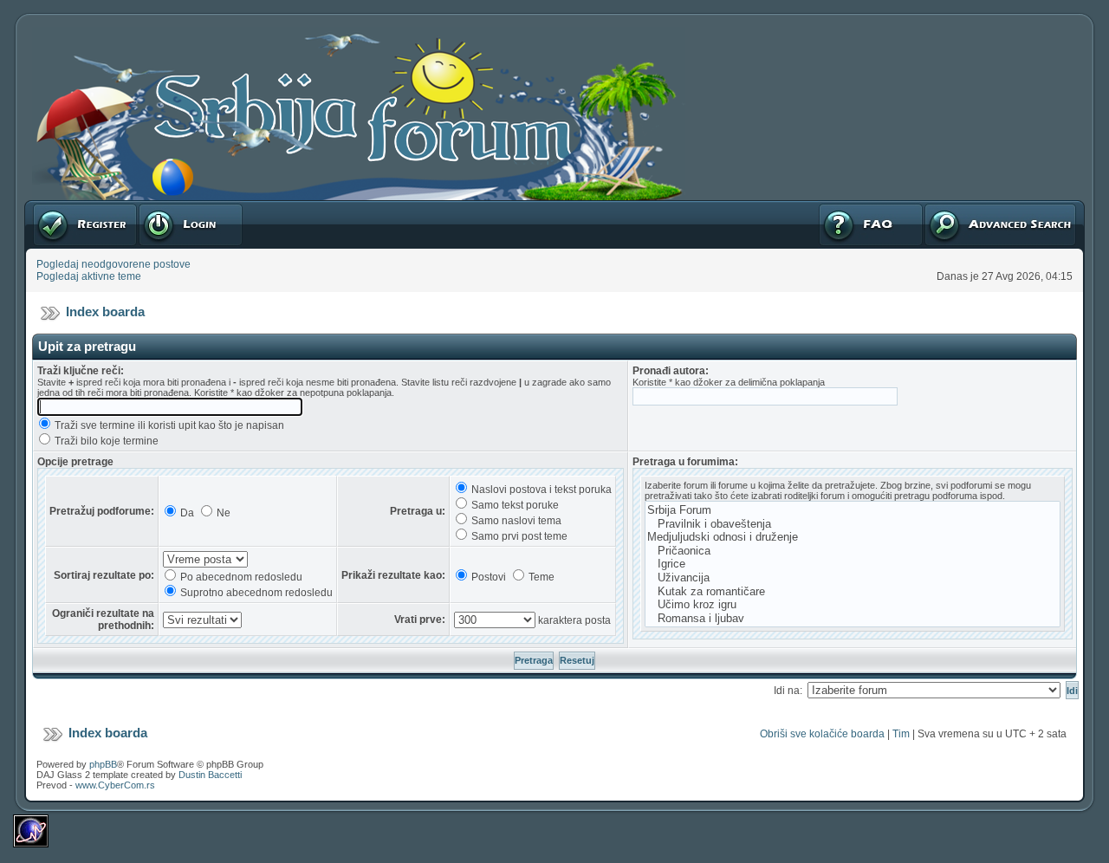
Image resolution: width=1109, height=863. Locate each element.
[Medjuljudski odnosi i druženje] (852, 537)
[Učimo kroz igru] (852, 605)
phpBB (103, 764)
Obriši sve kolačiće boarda (822, 734)
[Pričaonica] (852, 551)
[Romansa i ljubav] (852, 619)
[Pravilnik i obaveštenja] (852, 524)
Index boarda (105, 311)
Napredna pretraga (969, 206)
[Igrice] (852, 564)
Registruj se (60, 206)
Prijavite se (164, 206)
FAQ (828, 206)
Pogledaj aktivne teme (88, 276)
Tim (901, 734)
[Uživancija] (852, 578)
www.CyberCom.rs (115, 785)
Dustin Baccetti (210, 774)
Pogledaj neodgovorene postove (113, 264)
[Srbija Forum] (852, 510)
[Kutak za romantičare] (852, 592)
